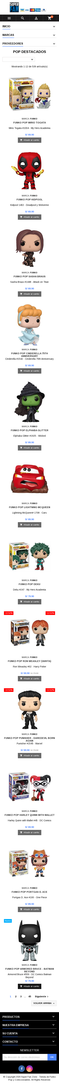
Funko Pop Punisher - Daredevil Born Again (29, 739)
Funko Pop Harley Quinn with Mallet (30, 815)
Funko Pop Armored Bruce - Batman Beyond (29, 970)
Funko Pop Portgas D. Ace (29, 892)
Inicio (6, 26)
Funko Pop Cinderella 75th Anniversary (29, 354)
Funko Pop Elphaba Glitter (29, 430)
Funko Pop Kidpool (30, 199)
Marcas (8, 35)
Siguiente (42, 996)
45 (29, 996)
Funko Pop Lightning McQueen (29, 507)
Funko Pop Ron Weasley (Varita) (29, 661)
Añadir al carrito (29, 140)
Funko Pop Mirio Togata (29, 122)
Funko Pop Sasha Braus (30, 276)
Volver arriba (44, 1003)
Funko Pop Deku (29, 584)
